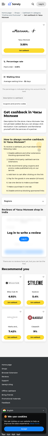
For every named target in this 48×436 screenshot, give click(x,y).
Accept (24, 429)
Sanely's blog (7, 384)
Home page (7, 365)
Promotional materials (11, 399)
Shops (4, 369)
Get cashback (24, 50)
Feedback (6, 403)
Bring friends (7, 395)
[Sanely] (14, 4)
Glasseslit (35, 327)
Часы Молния (24, 40)
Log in (24, 239)
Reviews (5, 377)
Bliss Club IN (12, 292)
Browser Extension (10, 373)
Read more (34, 423)
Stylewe (35, 292)
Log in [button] (41, 4)
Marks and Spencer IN (12, 327)
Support (5, 381)
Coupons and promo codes (14, 104)
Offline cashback (9, 391)
